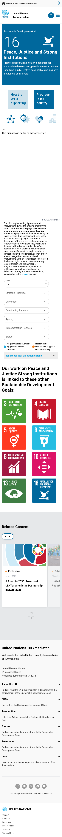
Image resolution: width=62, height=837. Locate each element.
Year (8, 281)
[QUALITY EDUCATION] (46, 411)
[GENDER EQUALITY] (16, 437)
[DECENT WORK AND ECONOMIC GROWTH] (16, 464)
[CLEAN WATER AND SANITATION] (46, 437)
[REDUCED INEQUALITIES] (46, 464)
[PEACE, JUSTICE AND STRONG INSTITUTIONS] (46, 491)
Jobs (4, 756)
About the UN (9, 684)
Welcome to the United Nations (21, 3)
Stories (6, 726)
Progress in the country (43, 99)
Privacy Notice (8, 826)
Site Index (6, 829)
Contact (5, 815)
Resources (8, 741)
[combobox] (26, 283)
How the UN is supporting (18, 99)
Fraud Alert (6, 822)
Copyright (6, 819)
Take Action (8, 711)
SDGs (5, 699)
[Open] (44, 293)
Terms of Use (8, 833)
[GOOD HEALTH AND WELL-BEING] (16, 411)
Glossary (26, 274)
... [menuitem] (8, 283)
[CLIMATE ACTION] (16, 491)
